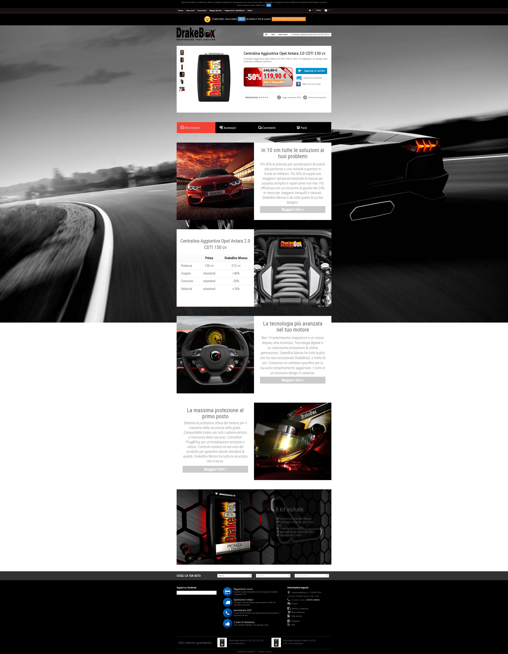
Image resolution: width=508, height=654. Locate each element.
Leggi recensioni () (291, 97)
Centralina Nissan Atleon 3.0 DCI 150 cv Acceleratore (299, 642)
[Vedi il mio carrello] (326, 10)
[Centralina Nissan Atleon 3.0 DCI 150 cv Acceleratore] (276, 642)
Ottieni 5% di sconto (311, 84)
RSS (293, 625)
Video (249, 10)
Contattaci (202, 10)
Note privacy (297, 616)
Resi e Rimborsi (298, 612)
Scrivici (295, 604)
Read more (260, 5)
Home (180, 10)
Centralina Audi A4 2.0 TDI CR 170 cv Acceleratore (246, 642)
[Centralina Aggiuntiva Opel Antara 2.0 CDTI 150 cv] (182, 52)
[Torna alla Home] (266, 34)
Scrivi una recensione (317, 97)
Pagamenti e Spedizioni (235, 10)
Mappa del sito (215, 10)
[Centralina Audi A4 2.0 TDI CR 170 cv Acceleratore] (222, 642)
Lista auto (190, 10)
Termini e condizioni (300, 609)
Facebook (296, 621)
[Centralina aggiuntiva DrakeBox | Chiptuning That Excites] (196, 34)
